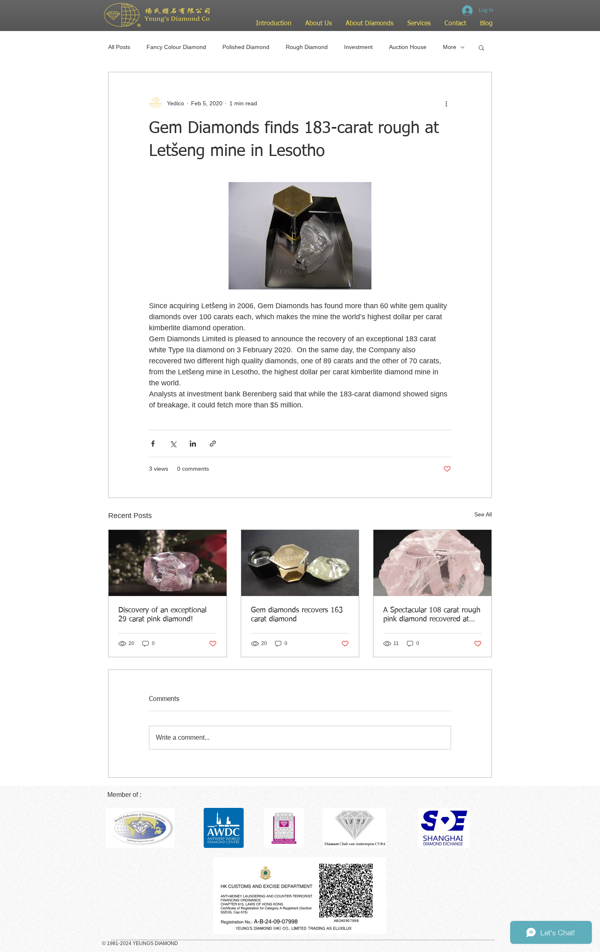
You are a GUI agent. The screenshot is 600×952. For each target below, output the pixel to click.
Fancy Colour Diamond (176, 47)
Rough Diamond (307, 47)
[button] (481, 47)
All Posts (119, 47)
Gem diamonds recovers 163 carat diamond (297, 615)
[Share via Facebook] (153, 443)
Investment (358, 47)
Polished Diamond (245, 47)
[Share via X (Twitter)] (173, 443)
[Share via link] (213, 443)
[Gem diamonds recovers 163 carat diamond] (300, 563)
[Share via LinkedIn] (193, 443)
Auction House (408, 47)
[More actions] (446, 103)
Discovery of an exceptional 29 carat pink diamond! (162, 615)
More (449, 47)
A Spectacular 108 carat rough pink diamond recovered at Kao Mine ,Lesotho (431, 615)
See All (483, 514)
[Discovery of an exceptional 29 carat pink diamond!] (168, 563)
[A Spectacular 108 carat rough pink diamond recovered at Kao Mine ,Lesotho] (432, 563)
